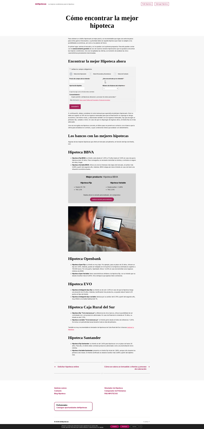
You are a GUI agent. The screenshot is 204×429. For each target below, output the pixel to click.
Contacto (58, 391)
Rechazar (124, 426)
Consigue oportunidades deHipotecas (71, 408)
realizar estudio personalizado (102, 199)
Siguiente (75, 106)
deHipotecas (40, 4)
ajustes (101, 427)
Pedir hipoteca (146, 4)
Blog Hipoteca (59, 394)
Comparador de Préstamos (115, 391)
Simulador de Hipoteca (113, 388)
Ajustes (134, 426)
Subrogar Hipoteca (162, 4)
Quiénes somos (60, 388)
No (105, 83)
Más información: (90, 100)
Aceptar (114, 426)
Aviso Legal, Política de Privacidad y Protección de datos (95, 100)
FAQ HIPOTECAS (111, 394)
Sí (105, 81)
